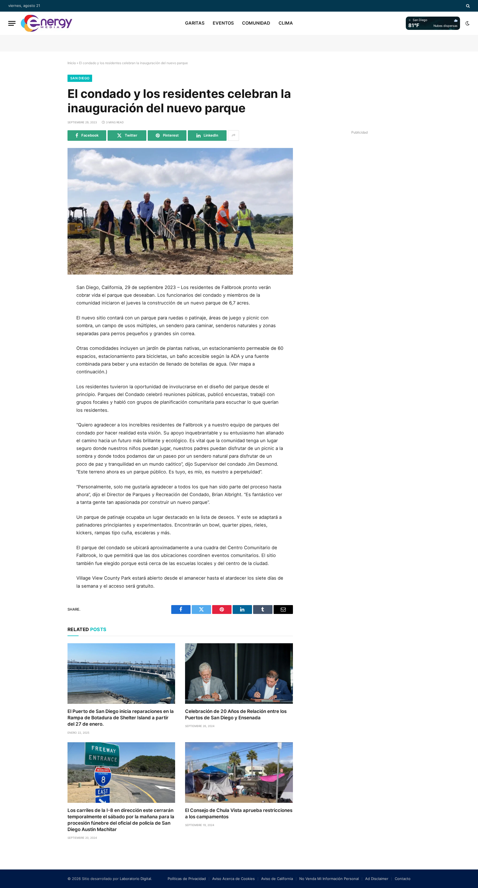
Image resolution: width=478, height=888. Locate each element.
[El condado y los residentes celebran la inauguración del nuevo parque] (180, 211)
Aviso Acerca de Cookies (233, 878)
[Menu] (11, 23)
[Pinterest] (49, 340)
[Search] (467, 6)
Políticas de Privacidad (187, 878)
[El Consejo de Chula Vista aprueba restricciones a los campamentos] (239, 772)
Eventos (223, 23)
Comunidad (256, 23)
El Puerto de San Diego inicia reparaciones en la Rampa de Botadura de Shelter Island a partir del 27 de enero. (120, 718)
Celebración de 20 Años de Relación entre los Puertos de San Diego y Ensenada (236, 714)
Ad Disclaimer (376, 878)
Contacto (403, 878)
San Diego (79, 78)
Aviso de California (277, 878)
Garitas (194, 23)
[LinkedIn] (49, 327)
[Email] (49, 352)
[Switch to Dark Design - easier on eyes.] (467, 23)
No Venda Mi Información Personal (329, 878)
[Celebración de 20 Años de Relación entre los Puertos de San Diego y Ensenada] (239, 673)
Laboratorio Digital (135, 878)
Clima (286, 23)
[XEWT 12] (46, 23)
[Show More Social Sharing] (233, 135)
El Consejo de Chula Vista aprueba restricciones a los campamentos (238, 813)
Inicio (71, 63)
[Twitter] (49, 315)
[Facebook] (49, 302)
